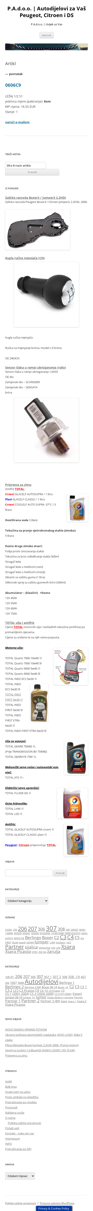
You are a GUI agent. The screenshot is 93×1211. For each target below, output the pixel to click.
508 (68, 929)
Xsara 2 (81, 1001)
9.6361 (8, 929)
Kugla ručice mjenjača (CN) (25, 258)
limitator (61, 942)
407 (83, 977)
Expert (77, 994)
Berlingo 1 (67, 982)
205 (15, 929)
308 (61, 929)
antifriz (9, 938)
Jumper (42, 942)
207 (32, 928)
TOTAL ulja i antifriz (19, 623)
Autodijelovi (41, 981)
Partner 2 (30, 1000)
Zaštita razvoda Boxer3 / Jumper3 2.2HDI (35, 198)
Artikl (8, 1081)
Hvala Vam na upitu (17, 1092)
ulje (58, 947)
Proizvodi (11, 1107)
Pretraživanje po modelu (21, 1102)
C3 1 (83, 987)
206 (22, 928)
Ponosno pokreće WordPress (57, 1203)
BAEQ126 (19, 938)
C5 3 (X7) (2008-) (63, 994)
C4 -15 (44, 991)
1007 (13, 983)
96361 (82, 929)
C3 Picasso (26, 990)
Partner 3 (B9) (50, 1001)
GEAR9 (30, 942)
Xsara (68, 946)
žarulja (53, 951)
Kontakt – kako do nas (19, 1133)
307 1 (48, 977)
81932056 (45, 933)
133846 (9, 933)
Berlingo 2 (14, 986)
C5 (77, 937)
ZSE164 (42, 952)
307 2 (57, 977)
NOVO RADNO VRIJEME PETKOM (26, 1029)
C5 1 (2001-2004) (17, 994)
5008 (21, 983)
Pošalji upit (12, 1128)
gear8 (22, 942)
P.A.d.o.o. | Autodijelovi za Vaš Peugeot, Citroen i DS (46, 12)
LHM (52, 942)
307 (51, 928)
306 (41, 929)
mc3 (68, 942)
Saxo (64, 1001)
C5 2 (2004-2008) (42, 994)
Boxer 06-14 (49, 987)
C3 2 (8, 990)
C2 (56, 937)
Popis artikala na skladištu (21, 1097)
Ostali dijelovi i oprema (60, 997)
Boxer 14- (63, 987)
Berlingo (33, 937)
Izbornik (46, 35)
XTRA (35, 952)
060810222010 (72, 933)
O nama (10, 1118)
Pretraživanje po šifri (18, 1149)
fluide (15, 942)
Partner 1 (13, 1000)
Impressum (12, 1138)
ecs (82, 938)
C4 (70, 937)
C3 (63, 937)
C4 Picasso (54, 990)
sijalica (31, 947)
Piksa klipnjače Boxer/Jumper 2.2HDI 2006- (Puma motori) (42, 1045)
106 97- (9, 977)
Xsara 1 (72, 1001)
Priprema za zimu (18, 485)
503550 (35, 933)
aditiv (84, 933)
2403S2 (74, 929)
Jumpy (41, 996)
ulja (53, 947)
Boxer (47, 937)
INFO (8, 1144)
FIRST (8, 942)
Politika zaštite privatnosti (24, 1123)
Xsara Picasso (18, 951)
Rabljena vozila (14, 1113)
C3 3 (15, 991)
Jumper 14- (29, 997)
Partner (14, 946)
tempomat (44, 947)
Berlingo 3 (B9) (33, 987)
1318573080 (57, 933)
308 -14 (74, 977)
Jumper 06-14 (13, 997)
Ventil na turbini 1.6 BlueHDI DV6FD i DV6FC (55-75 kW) (40, 1050)
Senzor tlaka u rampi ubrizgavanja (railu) (35, 367)
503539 (18, 933)
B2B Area (11, 1087)
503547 (26, 933)
